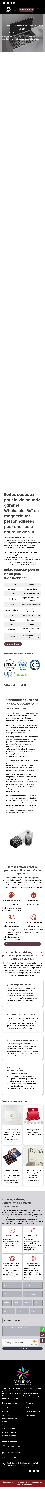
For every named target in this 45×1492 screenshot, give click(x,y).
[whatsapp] (42, 1329)
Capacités (6, 1425)
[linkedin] (11, 3)
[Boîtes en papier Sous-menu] (39, 1411)
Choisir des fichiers (12, 1321)
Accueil (4, 33)
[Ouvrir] (38, 9)
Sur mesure (6, 1415)
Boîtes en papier (31, 1411)
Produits (12, 33)
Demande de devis (12, 644)
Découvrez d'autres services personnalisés (22, 944)
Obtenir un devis (26, 10)
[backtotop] (42, 1340)
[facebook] (7, 3)
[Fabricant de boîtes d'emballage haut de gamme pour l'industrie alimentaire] (9, 10)
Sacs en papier (31, 1415)
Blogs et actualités (9, 1432)
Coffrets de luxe (12, 25)
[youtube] (4, 3)
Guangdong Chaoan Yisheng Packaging (24, 1482)
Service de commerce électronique (10, 1420)
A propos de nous (8, 1428)
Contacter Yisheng (9, 1436)
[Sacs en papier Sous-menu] (38, 1415)
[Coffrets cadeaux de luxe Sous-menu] (39, 1408)
